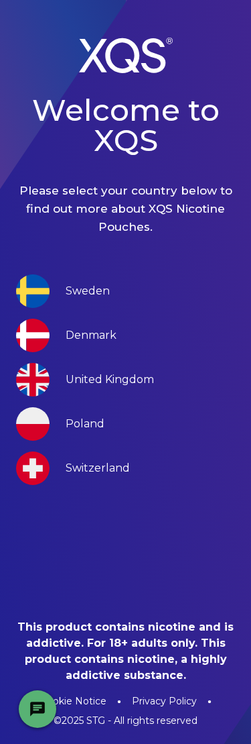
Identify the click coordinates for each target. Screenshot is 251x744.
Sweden (88, 290)
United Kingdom (110, 379)
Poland (85, 423)
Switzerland (98, 468)
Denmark (91, 335)
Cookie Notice (73, 701)
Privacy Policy (164, 701)
